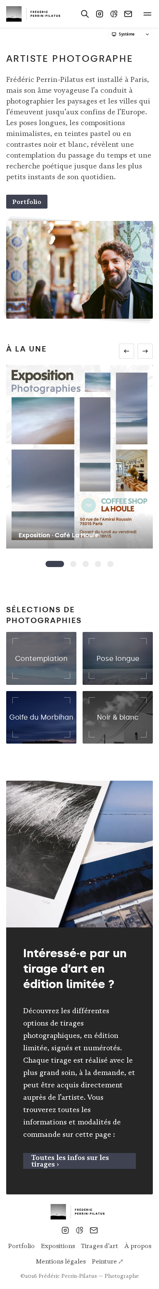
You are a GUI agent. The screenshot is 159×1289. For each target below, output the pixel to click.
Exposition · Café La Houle (59, 535)
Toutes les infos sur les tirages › (70, 1160)
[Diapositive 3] (98, 564)
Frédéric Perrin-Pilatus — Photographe (89, 1275)
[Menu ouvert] (147, 13)
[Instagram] (99, 14)
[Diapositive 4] (110, 564)
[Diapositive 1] (73, 564)
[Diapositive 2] (86, 564)
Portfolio (26, 201)
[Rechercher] (85, 13)
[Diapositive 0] (55, 564)
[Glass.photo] (113, 13)
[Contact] (128, 14)
